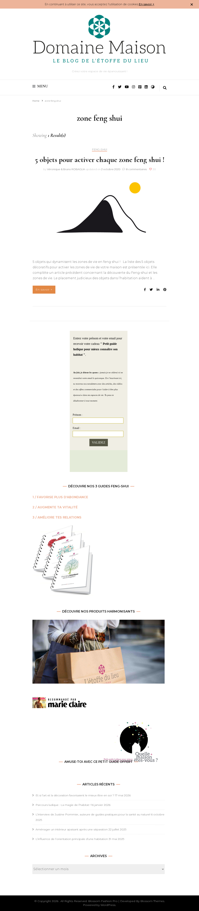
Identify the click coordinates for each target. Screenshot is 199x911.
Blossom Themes (152, 901)
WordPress (107, 905)
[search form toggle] (165, 88)
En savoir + (146, 4)
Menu (42, 86)
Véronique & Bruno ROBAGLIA (66, 169)
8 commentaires (136, 169)
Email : (77, 428)
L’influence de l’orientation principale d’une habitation (72, 839)
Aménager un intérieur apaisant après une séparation (72, 829)
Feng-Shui (99, 149)
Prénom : (78, 414)
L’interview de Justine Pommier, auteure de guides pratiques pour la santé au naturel (93, 814)
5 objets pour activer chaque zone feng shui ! (99, 159)
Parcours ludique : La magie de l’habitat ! (63, 805)
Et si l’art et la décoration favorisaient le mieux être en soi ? (75, 795)
